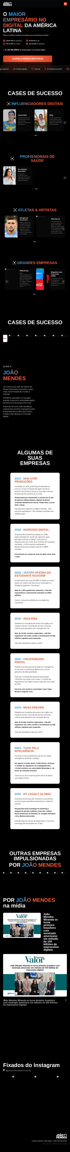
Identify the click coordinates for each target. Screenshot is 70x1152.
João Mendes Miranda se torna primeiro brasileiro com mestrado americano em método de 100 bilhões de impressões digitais (51, 932)
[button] (65, 3)
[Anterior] (5, 122)
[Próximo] (64, 122)
